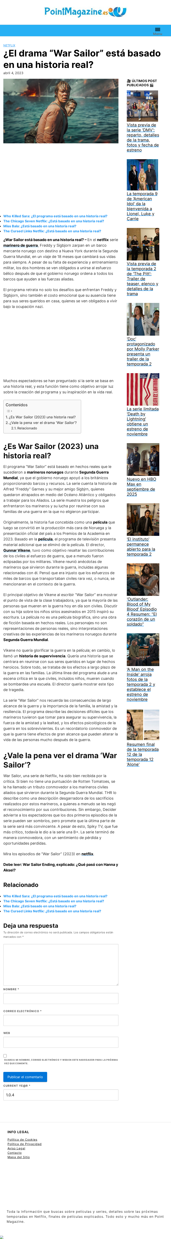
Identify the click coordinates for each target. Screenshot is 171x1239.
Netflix (9, 45)
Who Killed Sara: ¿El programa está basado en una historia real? (55, 216)
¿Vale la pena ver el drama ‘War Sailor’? (43, 422)
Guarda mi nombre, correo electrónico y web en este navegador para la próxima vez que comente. (61, 1062)
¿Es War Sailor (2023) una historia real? (42, 417)
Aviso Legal (16, 1148)
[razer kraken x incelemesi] (85, 1237)
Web (6, 1033)
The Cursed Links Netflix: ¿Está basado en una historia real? (52, 231)
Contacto (15, 1152)
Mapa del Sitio (19, 1157)
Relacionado (27, 428)
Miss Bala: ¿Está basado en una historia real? (39, 226)
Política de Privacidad (25, 1144)
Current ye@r (16, 1085)
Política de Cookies (22, 1139)
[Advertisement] (60, 179)
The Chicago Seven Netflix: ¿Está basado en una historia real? (53, 221)
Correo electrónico (22, 1011)
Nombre (11, 989)
